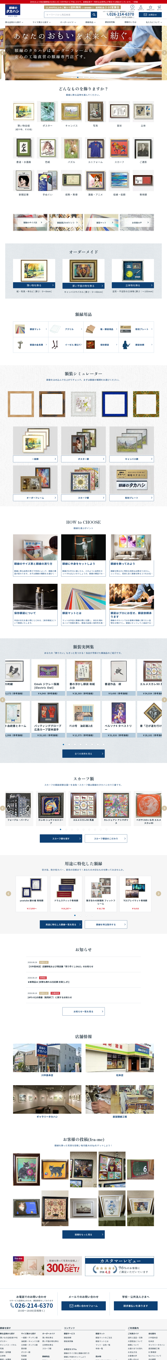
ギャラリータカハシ (156, 1345)
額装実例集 (68, 1341)
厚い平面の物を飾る (50, 1341)
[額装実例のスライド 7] (98, 744)
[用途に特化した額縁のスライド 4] (92, 915)
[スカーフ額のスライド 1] (60, 829)
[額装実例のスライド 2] (69, 744)
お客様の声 (132, 1355)
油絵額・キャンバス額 (30, 1341)
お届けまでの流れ (135, 1348)
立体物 (2, 1355)
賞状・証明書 (5, 1352)
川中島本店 (153, 1337)
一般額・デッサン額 (29, 1337)
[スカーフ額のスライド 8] (101, 829)
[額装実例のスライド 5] (86, 744)
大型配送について (135, 1341)
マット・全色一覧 (103, 1345)
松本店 (151, 1341)
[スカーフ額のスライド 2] (66, 829)
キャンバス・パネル (8, 1345)
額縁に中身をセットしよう (75, 1356)
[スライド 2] (78, 77)
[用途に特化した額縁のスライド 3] (86, 915)
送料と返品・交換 (135, 1337)
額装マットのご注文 (104, 1337)
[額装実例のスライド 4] (80, 744)
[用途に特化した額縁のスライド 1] (75, 915)
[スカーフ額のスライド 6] (89, 829)
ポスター (3, 1341)
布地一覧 (99, 1348)
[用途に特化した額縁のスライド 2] (80, 915)
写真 (2, 1348)
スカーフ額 (46, 1348)
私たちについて (154, 1355)
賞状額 (24, 1348)
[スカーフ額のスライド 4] (78, 829)
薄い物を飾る (47, 1337)
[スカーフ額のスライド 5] (83, 829)
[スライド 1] (72, 77)
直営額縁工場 (153, 1348)
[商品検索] (94, 15)
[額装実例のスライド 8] (103, 744)
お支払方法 (132, 1352)
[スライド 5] (95, 77)
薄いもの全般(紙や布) (9, 1337)
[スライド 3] (83, 77)
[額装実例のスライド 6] (92, 744)
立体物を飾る (47, 1345)
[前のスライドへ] (2, 52)
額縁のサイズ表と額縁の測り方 (77, 1353)
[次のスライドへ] (164, 52)
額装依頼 (67, 1337)
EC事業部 (152, 1352)
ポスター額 (25, 1352)
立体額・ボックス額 (29, 1345)
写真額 (24, 1355)
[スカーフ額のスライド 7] (95, 829)
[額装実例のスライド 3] (75, 744)
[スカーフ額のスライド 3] (72, 829)
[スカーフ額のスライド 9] (106, 829)
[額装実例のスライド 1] (63, 744)
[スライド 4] (89, 77)
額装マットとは (102, 1341)
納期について (133, 1345)
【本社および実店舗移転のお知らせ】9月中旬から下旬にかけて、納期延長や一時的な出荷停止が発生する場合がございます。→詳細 (83, 2)
